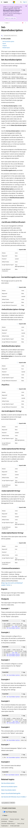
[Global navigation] (1, 2)
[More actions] (25, 23)
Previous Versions (14, 819)
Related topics (6, 47)
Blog (22, 819)
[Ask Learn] (22, 23)
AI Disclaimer (4, 819)
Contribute (4, 821)
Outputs (4, 45)
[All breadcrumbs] (2, 23)
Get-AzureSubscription (8, 783)
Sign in (25, 2)
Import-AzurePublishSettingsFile (10, 793)
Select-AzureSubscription (8, 790)
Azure (6, 23)
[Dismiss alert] (26, 6)
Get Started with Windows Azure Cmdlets (13, 797)
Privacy (10, 821)
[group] (14, 80)
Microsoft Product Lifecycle (11, 10)
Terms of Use (20, 823)
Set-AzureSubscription (8, 41)
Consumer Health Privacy (7, 823)
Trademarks (4, 826)
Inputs (4, 43)
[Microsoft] (14, 2)
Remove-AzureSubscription (9, 786)
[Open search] (20, 2)
